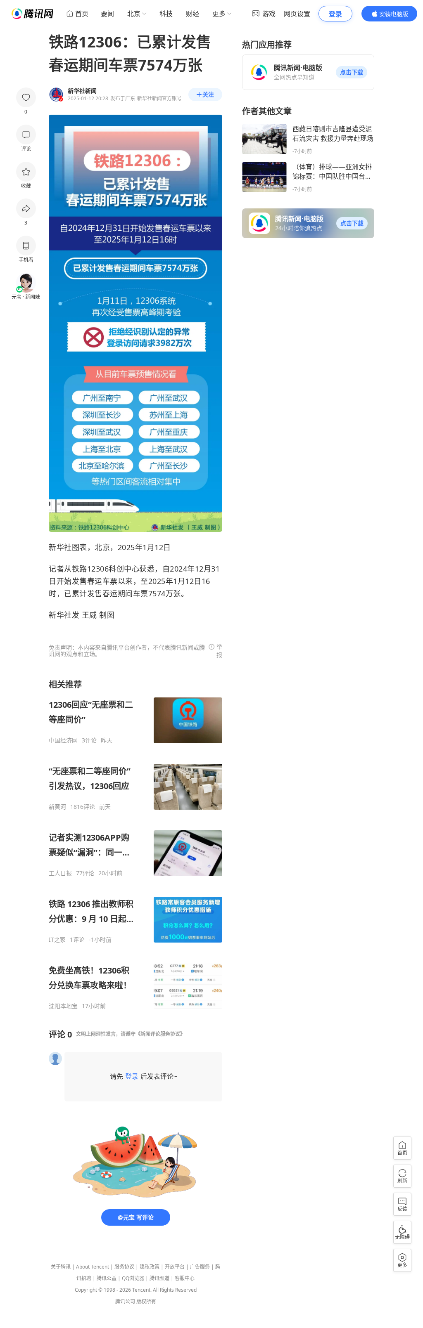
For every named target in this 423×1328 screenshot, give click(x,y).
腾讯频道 (159, 1278)
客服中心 (185, 1278)
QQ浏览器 (133, 1278)
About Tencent (92, 1266)
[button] (351, 72)
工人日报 (60, 873)
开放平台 (175, 1266)
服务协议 (124, 1266)
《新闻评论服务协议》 (160, 1033)
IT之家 (57, 940)
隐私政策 (149, 1266)
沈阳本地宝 (63, 1006)
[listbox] (135, 844)
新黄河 (57, 807)
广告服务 (200, 1266)
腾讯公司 (125, 1301)
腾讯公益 (106, 1278)
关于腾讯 (61, 1266)
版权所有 (146, 1301)
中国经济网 (63, 740)
